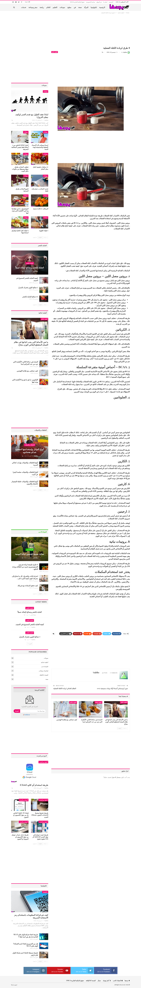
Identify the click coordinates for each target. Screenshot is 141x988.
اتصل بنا (105, 2)
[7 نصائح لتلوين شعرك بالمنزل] (43, 289)
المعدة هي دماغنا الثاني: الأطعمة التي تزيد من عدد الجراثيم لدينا (25, 363)
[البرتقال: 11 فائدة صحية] (39, 200)
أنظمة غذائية (54, 52)
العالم (48, 7)
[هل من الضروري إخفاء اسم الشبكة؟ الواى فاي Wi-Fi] (43, 946)
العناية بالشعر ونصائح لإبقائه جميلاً (29, 267)
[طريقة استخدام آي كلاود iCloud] (29, 771)
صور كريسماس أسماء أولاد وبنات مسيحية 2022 (112, 688)
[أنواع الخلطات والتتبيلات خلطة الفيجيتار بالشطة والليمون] (43, 483)
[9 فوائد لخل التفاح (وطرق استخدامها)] (19, 222)
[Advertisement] (90, 30)
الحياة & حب (29, 549)
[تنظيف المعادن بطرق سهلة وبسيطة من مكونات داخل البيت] (19, 159)
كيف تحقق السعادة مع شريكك (28, 585)
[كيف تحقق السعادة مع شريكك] (43, 587)
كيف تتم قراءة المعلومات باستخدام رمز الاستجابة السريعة (31, 916)
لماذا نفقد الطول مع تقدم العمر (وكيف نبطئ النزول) (31, 115)
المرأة (86, 7)
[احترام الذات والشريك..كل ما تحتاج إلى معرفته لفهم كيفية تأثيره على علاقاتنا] (43, 578)
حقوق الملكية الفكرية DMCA (77, 2)
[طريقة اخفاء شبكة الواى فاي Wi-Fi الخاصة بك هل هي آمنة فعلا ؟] (43, 936)
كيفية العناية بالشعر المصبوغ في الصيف (30, 624)
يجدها (126, 981)
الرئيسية (111, 2)
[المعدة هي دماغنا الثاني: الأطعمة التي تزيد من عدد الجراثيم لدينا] (90, 709)
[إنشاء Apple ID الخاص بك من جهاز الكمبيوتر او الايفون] (19, 805)
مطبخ (69, 7)
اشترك (17, 711)
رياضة (42, 7)
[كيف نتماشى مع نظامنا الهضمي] (65, 709)
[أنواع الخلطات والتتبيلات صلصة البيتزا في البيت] (43, 474)
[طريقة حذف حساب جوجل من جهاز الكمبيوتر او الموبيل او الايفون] (19, 827)
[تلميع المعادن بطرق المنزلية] (19, 181)
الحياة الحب (117, 981)
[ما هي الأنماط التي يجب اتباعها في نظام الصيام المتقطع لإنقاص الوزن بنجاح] (116, 709)
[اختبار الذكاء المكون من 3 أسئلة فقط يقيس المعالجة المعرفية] (19, 137)
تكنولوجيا (94, 7)
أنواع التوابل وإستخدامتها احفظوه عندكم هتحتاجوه (29, 450)
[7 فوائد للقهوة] (39, 222)
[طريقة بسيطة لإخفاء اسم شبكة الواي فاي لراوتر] (43, 955)
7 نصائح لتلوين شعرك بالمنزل (28, 287)
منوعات (62, 7)
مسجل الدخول (116, 777)
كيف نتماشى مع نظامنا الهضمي (27, 371)
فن (75, 7)
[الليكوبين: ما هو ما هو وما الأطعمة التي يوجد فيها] (43, 382)
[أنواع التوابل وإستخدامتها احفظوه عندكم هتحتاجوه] (29, 447)
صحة (80, 7)
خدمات (23, 7)
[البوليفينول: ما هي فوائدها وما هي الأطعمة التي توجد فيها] (19, 200)
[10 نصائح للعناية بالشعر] (43, 299)
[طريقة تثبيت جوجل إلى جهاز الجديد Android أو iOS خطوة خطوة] (39, 827)
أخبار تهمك (106, 981)
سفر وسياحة (33, 7)
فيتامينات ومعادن (43, 671)
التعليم (55, 7)
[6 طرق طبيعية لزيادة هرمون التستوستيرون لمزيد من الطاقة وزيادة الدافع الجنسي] (43, 566)
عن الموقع (99, 2)
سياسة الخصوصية (90, 2)
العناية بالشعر (29, 263)
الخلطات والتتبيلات (30, 445)
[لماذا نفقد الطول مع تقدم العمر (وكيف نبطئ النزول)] (29, 101)
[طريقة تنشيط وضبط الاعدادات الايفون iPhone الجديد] (39, 805)
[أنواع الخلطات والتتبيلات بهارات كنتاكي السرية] (43, 464)
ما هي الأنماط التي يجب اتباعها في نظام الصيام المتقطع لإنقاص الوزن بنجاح (31, 343)
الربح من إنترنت (43, 762)
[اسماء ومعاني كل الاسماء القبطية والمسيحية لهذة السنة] (39, 137)
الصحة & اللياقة (44, 675)
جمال (99, 981)
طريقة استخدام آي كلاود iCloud (34, 784)
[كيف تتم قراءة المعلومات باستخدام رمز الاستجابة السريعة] (29, 901)
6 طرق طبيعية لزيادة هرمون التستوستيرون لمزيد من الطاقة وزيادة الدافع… (25, 566)
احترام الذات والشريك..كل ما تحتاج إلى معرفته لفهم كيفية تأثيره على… (25, 577)
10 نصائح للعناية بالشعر (30, 297)
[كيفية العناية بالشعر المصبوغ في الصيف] (43, 280)
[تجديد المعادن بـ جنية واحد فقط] (39, 181)
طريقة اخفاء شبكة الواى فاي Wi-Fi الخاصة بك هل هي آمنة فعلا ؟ (26, 935)
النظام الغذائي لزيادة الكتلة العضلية (64, 688)
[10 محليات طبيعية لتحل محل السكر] (39, 159)
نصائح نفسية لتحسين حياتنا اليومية (29, 553)
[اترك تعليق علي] (103, 52)
